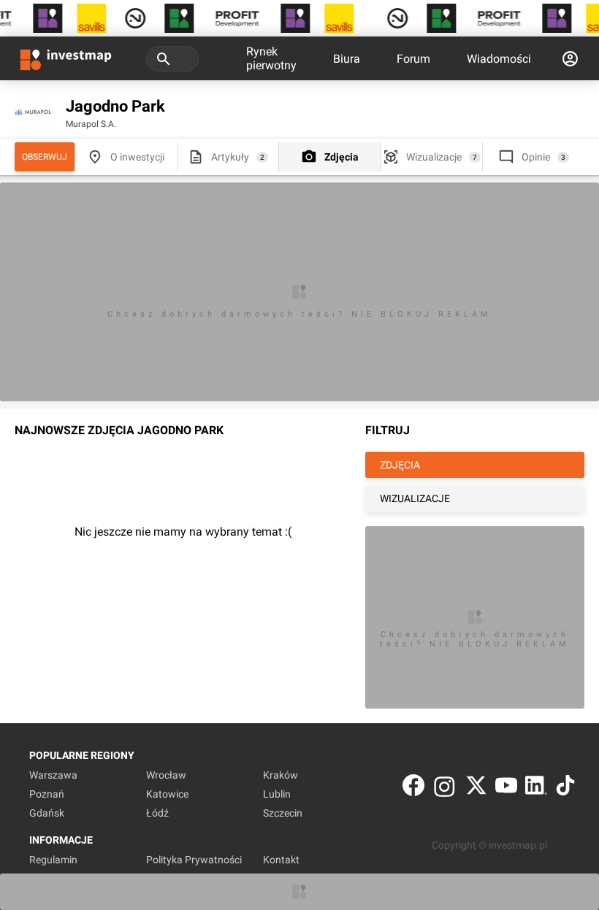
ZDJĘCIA (400, 465)
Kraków (280, 775)
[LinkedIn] (536, 788)
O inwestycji (137, 157)
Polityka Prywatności (194, 859)
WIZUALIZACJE (415, 498)
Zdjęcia (341, 157)
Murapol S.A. (91, 124)
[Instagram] (444, 788)
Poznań (46, 794)
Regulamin (53, 859)
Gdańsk (46, 813)
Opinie (536, 157)
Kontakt (281, 859)
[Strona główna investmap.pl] (66, 58)
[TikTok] (565, 788)
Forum (413, 59)
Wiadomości (499, 59)
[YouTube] (506, 788)
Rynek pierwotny (271, 58)
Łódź (157, 813)
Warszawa (53, 775)
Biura (346, 59)
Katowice (167, 794)
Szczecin (282, 813)
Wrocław (166, 775)
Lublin (277, 794)
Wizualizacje (434, 157)
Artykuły (230, 157)
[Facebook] (413, 788)
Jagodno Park (115, 106)
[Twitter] (476, 788)
